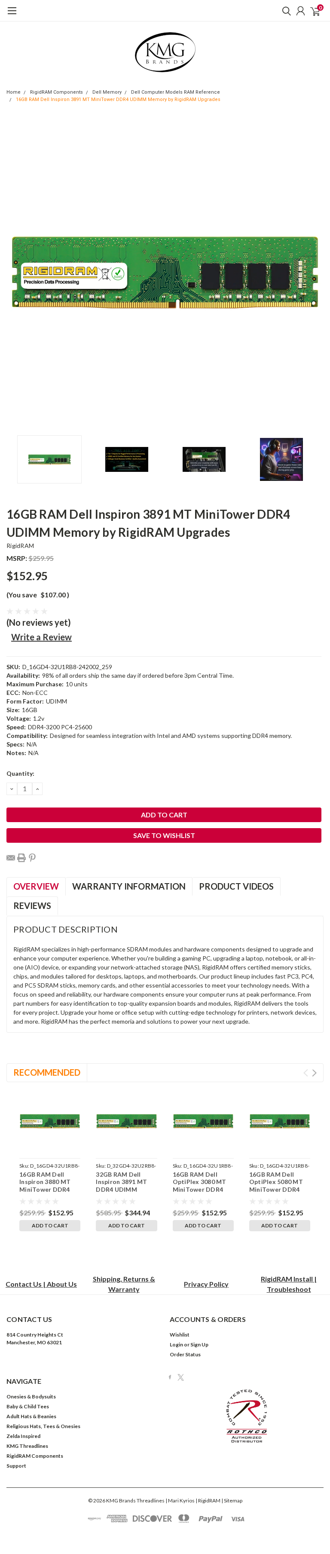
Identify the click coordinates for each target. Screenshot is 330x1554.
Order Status (185, 1354)
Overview (36, 886)
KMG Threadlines (27, 1446)
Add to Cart (50, 1225)
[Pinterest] (32, 857)
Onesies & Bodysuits (31, 1396)
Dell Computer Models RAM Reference (175, 92)
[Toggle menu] (12, 15)
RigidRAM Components (56, 92)
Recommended (46, 1072)
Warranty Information (129, 886)
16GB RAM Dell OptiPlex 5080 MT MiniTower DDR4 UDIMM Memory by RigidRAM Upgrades (278, 1189)
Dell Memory (107, 92)
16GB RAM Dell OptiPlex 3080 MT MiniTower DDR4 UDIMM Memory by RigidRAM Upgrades (202, 1189)
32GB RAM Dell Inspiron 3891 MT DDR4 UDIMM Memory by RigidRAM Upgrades (125, 1189)
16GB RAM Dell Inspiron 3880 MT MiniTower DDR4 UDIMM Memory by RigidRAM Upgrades (48, 1189)
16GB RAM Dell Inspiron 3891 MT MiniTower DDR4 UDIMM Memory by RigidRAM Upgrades (118, 99)
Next (315, 272)
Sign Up (199, 1344)
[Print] (21, 857)
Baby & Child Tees (27, 1406)
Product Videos (236, 886)
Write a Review (41, 637)
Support (16, 1465)
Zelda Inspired (23, 1436)
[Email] (10, 857)
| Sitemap (231, 1500)
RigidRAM (20, 545)
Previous (15, 272)
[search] (284, 10)
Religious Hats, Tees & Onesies (43, 1426)
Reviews (32, 905)
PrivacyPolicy (206, 1284)
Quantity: (20, 773)
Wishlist (179, 1334)
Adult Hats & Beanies (31, 1416)
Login (176, 1344)
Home (13, 92)
